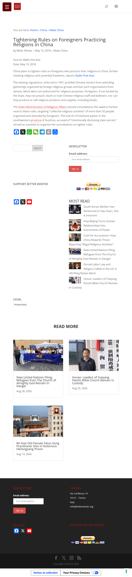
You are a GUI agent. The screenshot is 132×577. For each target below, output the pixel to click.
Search (37, 148)
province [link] (36, 120)
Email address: (78, 153)
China (43, 30)
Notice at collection (46, 572)
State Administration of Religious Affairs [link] (42, 107)
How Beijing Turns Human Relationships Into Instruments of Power (99, 225)
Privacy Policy (20, 304)
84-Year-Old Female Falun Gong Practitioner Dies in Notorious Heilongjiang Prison (37, 446)
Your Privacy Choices (76, 572)
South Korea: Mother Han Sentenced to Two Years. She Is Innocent (101, 211)
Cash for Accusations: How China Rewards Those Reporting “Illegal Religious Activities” (92, 240)
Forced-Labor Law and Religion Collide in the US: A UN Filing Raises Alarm (93, 269)
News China (57, 30)
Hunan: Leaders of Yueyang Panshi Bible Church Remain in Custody (93, 283)
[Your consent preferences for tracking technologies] (126, 571)
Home (34, 30)
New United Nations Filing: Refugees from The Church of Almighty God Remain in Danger (92, 254)
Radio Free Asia (84, 75)
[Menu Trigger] (7, 6)
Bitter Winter (24, 50)
